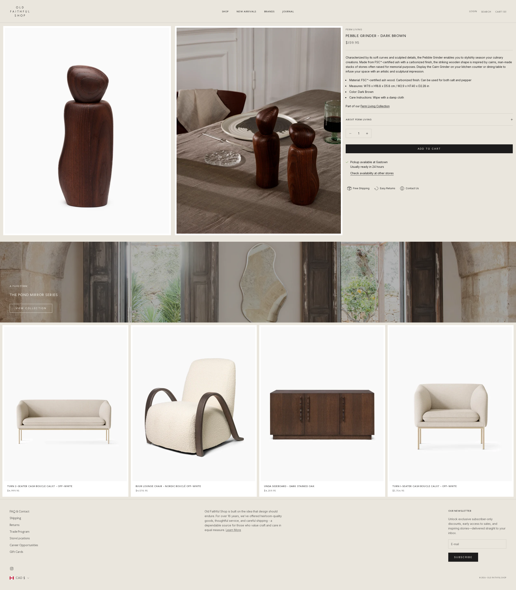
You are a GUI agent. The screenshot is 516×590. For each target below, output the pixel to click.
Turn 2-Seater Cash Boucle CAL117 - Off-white (40, 486)
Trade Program (19, 531)
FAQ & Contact (19, 511)
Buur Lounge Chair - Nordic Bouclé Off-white (168, 486)
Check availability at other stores (372, 173)
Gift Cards (16, 552)
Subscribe (463, 557)
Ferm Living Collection (375, 106)
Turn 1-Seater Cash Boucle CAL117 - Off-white (424, 486)
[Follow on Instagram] (12, 569)
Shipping (15, 518)
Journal (288, 11)
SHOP (225, 11)
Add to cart (429, 148)
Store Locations (20, 538)
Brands (269, 11)
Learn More (233, 530)
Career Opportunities (24, 545)
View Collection (31, 308)
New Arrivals (246, 11)
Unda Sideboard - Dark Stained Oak (289, 486)
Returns (15, 525)
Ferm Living (354, 29)
